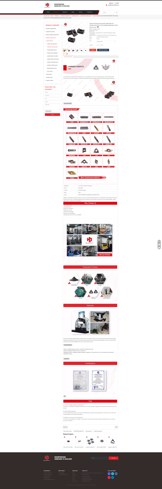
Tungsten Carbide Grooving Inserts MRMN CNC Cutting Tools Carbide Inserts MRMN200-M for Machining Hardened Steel (102, 447)
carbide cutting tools (98, 431)
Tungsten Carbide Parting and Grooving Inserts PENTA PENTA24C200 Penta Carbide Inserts (79, 447)
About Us (65, 12)
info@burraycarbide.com (86, 478)
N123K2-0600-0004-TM (78, 431)
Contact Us (89, 12)
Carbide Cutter (49, 77)
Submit (52, 114)
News (73, 12)
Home (48, 12)
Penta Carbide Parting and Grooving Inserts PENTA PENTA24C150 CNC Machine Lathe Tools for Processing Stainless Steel (90, 447)
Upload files (48, 111)
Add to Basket (104, 50)
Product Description (68, 56)
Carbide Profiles (49, 80)
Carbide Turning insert (52, 43)
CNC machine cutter (67, 431)
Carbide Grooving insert (52, 46)
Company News (61, 472)
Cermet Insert (49, 74)
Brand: (90, 38)
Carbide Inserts (49, 40)
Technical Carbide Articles (63, 474)
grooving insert (89, 431)
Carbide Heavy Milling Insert (53, 53)
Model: (90, 36)
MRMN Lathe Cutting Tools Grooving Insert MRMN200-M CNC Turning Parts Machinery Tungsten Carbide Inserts (113, 447)
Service (80, 12)
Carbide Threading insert (52, 62)
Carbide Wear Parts (50, 31)
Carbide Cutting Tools (51, 37)
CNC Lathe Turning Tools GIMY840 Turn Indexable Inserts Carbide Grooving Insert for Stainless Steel (68, 447)
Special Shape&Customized (52, 34)
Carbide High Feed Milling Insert (53, 56)
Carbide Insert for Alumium (53, 59)
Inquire (92, 50)
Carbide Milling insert (52, 49)
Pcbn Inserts (50, 71)
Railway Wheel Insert (52, 68)
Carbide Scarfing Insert (52, 65)
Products (56, 12)
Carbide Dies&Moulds (51, 28)
